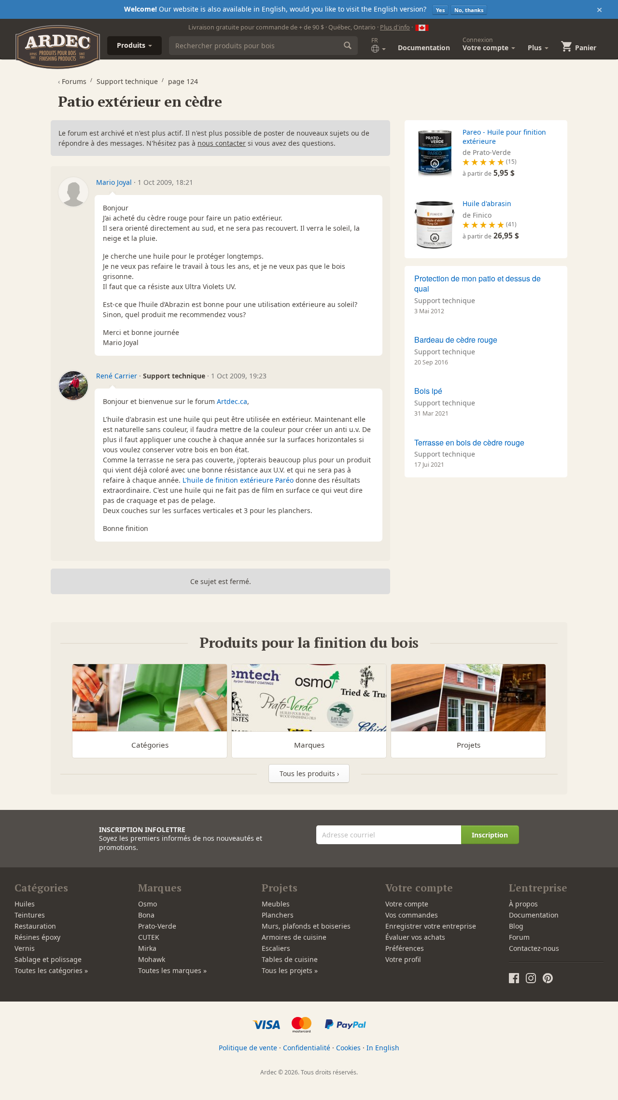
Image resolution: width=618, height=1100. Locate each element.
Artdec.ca (232, 401)
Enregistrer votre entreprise (430, 926)
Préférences (404, 948)
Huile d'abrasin (487, 203)
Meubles (276, 903)
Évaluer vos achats (415, 937)
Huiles (24, 903)
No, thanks (468, 10)
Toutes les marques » (172, 970)
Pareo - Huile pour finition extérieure (504, 136)
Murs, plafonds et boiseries (306, 926)
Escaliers (276, 948)
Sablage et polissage (48, 959)
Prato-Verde (157, 926)
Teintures (29, 914)
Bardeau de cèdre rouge (455, 339)
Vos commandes (411, 914)
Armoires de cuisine (294, 937)
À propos (523, 903)
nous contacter (221, 143)
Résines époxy (37, 937)
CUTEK (148, 937)
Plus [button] (536, 47)
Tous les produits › (309, 773)
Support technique (444, 300)
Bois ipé (428, 390)
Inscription (490, 834)
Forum (519, 937)
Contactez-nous (534, 948)
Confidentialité (306, 1047)
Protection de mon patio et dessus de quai (477, 283)
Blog (516, 926)
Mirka (147, 948)
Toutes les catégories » (51, 970)
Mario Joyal (114, 182)
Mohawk (151, 959)
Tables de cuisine (290, 959)
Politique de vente (248, 1047)
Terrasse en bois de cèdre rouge (469, 442)
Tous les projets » (290, 970)
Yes (440, 10)
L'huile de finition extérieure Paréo (238, 480)
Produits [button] (132, 45)
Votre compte (406, 903)
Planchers (278, 914)
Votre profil (403, 959)
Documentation (424, 47)
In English (382, 1047)
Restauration (35, 926)
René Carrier (116, 375)
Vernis (24, 948)
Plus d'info (395, 27)
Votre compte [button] (486, 44)
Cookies (348, 1047)
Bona (146, 914)
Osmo (147, 903)
